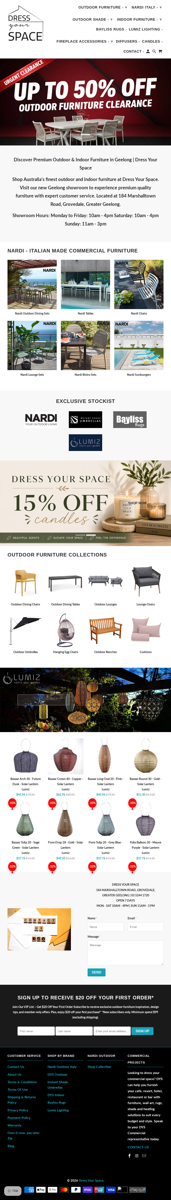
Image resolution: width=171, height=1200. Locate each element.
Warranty (14, 1125)
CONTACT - (133, 52)
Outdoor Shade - (93, 19)
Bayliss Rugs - (111, 29)
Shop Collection (99, 1067)
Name (92, 918)
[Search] (154, 52)
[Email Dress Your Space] (144, 1156)
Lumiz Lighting (58, 1110)
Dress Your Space (91, 1180)
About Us (14, 1074)
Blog (11, 1146)
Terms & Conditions (22, 1082)
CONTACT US (138, 1147)
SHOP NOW (137, 503)
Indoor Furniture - (139, 19)
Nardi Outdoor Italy (62, 1067)
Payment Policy (19, 1118)
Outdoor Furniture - (102, 7)
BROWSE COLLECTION (43, 700)
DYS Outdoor (57, 1074)
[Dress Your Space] (25, 22)
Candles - (152, 41)
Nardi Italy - (147, 7)
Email (132, 918)
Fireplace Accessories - (85, 41)
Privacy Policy (18, 1110)
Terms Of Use (18, 1089)
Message (94, 936)
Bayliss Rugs (57, 1102)
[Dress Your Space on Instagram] (137, 1156)
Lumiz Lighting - (146, 29)
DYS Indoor (56, 1095)
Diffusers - (128, 41)
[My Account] (148, 52)
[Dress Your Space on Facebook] (130, 1156)
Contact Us (16, 1067)
